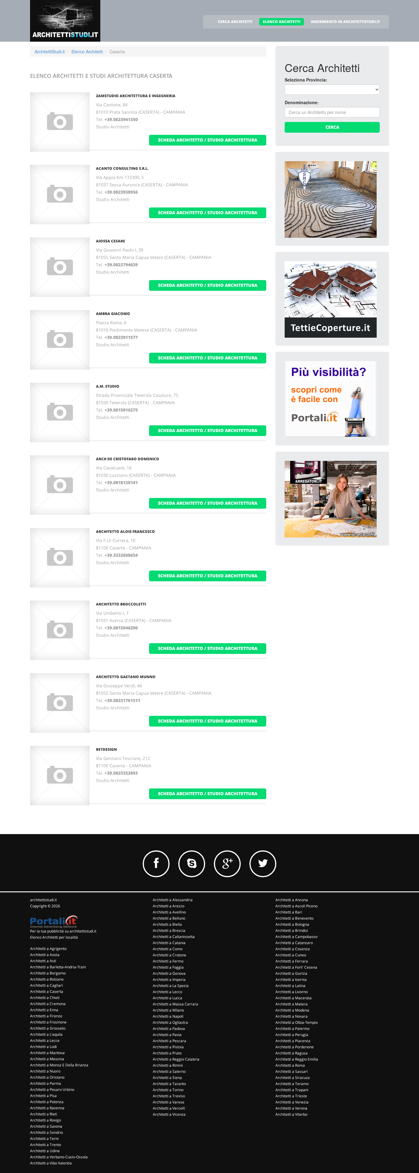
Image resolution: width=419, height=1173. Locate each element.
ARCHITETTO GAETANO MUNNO (126, 676)
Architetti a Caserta (46, 991)
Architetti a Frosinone (48, 1022)
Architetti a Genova (169, 973)
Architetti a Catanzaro (294, 942)
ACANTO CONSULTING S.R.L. (122, 168)
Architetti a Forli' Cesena (296, 967)
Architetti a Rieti (43, 1114)
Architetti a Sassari (291, 1071)
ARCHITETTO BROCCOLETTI (121, 604)
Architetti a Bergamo (48, 973)
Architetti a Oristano (47, 1077)
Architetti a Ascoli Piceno (296, 906)
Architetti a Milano (168, 1010)
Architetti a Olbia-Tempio (296, 1022)
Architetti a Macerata (293, 997)
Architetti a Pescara (169, 1040)
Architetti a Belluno (169, 918)
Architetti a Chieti (45, 997)
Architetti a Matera (291, 1004)
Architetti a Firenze (46, 1016)
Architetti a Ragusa (291, 1053)
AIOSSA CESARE (110, 241)
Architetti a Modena (292, 1010)
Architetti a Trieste (291, 1096)
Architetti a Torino (168, 1089)
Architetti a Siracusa (292, 1077)
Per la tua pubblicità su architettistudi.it (63, 931)
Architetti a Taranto (169, 1083)
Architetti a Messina (47, 1058)
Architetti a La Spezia (171, 985)
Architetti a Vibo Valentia (51, 1163)
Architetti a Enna (44, 1009)
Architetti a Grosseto (47, 1028)
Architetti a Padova (169, 1028)
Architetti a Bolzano (46, 979)
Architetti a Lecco (167, 991)
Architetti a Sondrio (46, 1132)
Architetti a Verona (291, 1108)
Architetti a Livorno (291, 991)
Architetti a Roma (290, 1065)
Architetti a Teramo (292, 1083)
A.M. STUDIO (107, 386)
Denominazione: (302, 102)
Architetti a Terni (44, 1138)
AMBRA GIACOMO (113, 313)
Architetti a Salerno (169, 1071)
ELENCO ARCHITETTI (281, 21)
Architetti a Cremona (48, 1003)
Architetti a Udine (45, 1150)
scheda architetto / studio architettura (207, 140)
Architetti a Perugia (291, 1034)
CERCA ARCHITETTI (235, 21)
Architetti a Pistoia (168, 1047)
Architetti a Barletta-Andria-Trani (58, 967)
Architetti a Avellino (169, 912)
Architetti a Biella (167, 924)
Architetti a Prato (167, 1053)
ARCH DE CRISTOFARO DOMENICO (127, 458)
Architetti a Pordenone (294, 1047)
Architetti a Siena (167, 1077)
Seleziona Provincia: (306, 80)
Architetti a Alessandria (173, 899)
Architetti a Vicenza (169, 1114)
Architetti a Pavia (167, 1034)
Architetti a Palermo (292, 1028)
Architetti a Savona (46, 1126)
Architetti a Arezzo (168, 906)
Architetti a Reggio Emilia (296, 1059)
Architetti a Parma (45, 1083)
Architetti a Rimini (168, 1065)
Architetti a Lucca (167, 997)
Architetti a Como (168, 948)
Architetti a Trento (45, 1144)
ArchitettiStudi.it (50, 51)
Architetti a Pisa (43, 1095)
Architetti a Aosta (45, 954)
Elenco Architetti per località (54, 937)
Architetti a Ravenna (47, 1107)
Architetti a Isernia (291, 979)
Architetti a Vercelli (169, 1108)
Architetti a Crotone (169, 955)
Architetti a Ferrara (291, 961)
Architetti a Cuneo (290, 955)
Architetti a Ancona (291, 899)
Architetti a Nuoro (45, 1071)
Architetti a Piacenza (292, 1040)
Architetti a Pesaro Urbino (52, 1089)
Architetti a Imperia (169, 979)
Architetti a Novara (291, 1016)
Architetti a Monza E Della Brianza (59, 1065)
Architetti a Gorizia (291, 973)
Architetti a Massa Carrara (175, 1004)
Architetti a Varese (168, 1102)
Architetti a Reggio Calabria (176, 1059)
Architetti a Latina (290, 985)
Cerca (332, 127)
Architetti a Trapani (291, 1089)
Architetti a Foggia (168, 967)
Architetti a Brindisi (291, 930)
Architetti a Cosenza (292, 948)
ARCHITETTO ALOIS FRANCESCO (125, 531)
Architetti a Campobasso (296, 936)
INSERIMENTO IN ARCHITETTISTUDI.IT (345, 21)
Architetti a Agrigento (48, 948)
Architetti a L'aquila (46, 1034)
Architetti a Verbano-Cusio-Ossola (59, 1157)
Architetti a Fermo (168, 961)
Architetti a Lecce (45, 1040)
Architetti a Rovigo (45, 1120)
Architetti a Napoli (168, 1016)
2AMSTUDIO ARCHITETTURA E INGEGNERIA (135, 95)
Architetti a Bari (288, 912)
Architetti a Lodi (43, 1046)
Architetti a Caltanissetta (174, 936)
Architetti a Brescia (169, 930)
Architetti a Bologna (292, 924)
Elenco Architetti (87, 51)
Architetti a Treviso (169, 1096)
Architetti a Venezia (292, 1102)
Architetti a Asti (43, 960)
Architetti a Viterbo (291, 1114)
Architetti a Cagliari (46, 985)
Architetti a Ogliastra (170, 1022)
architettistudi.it (43, 899)
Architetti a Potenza (46, 1101)
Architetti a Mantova (47, 1052)
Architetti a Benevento (294, 918)
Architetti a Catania (169, 942)
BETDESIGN (106, 749)
